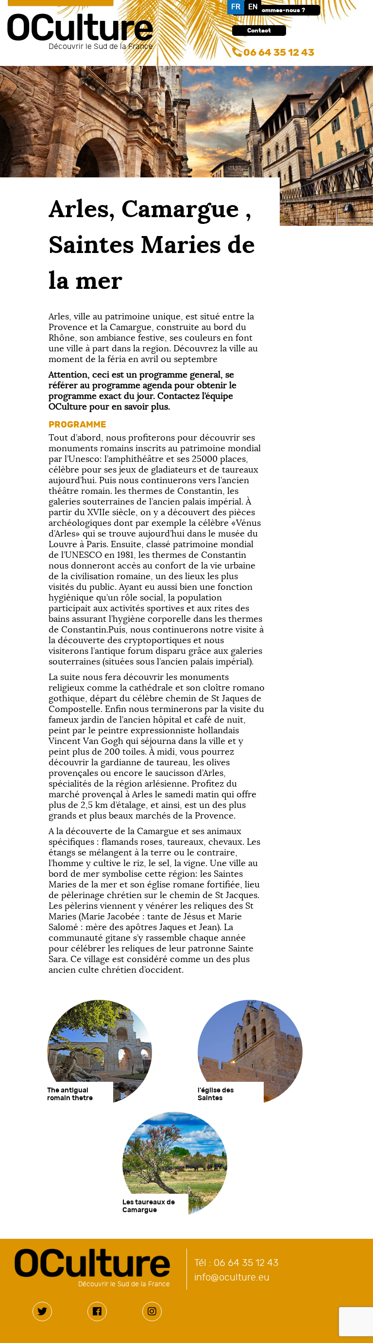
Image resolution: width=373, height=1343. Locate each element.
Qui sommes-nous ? (276, 10)
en (252, 7)
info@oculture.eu (232, 1277)
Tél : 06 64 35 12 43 (236, 1263)
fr (235, 7)
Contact (259, 30)
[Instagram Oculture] (152, 1311)
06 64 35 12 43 (278, 53)
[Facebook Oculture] (97, 1311)
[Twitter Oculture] (42, 1311)
